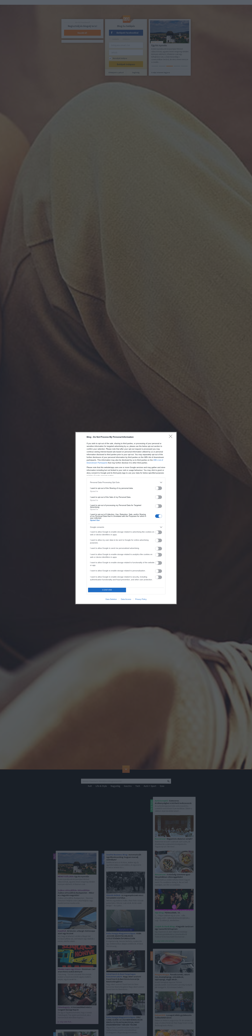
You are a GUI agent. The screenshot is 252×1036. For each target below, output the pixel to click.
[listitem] (126, 482)
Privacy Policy (141, 599)
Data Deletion (111, 599)
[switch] (158, 488)
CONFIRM (107, 590)
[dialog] (126, 518)
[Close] (171, 437)
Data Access (126, 599)
